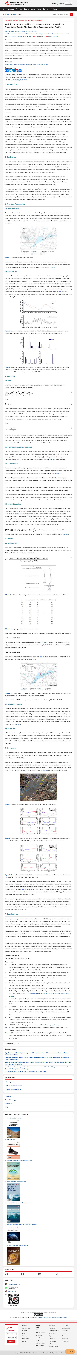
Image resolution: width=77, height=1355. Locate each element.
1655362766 (12, 1291)
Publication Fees (40, 1343)
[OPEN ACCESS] (58, 3)
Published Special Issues (14, 1085)
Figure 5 (17, 724)
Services (46, 9)
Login (69, 3)
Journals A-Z (26, 1328)
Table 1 (51, 459)
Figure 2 (52, 267)
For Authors (38, 1335)
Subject (24, 1330)
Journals (19, 9)
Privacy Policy (66, 1341)
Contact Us (8, 1103)
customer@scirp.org (14, 1284)
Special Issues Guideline (14, 1089)
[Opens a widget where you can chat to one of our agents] (70, 1351)
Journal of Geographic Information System (19, 1160)
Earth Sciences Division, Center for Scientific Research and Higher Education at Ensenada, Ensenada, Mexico (37, 34)
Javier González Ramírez (12, 31)
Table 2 (22, 524)
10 (47, 497)
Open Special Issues (12, 1082)
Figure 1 (21, 161)
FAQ (6, 1107)
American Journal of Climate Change (17, 1245)
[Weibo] (57, 1274)
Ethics (37, 1330)
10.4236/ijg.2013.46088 (15, 36)
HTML (29, 36)
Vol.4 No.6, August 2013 (35, 20)
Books (26, 9)
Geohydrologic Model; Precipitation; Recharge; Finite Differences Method (26, 64)
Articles (11, 9)
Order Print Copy (10, 1100)
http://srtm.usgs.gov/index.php (51, 1025)
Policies (65, 1325)
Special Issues (39, 1345)
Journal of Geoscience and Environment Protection (22, 1224)
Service (52, 1325)
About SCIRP (38, 1326)
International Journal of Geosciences (16, 20)
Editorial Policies (40, 1332)
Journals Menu (11, 1044)
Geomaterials (11, 1139)
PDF (24, 36)
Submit (54, 9)
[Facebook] (22, 1274)
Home (4, 9)
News (33, 9)
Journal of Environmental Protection (17, 1203)
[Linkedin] (39, 1274)
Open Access (66, 1328)
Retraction (65, 1338)
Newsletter (8, 1096)
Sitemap (24, 1336)
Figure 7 (67, 899)
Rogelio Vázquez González (29, 31)
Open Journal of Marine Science (16, 1181)
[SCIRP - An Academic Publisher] (16, 3)
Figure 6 (44, 770)
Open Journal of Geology (14, 1118)
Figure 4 (16, 513)
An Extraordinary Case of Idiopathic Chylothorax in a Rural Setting (26, 1071)
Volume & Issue (53, 1346)
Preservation (65, 1336)
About (39, 9)
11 (66, 497)
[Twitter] (6, 1274)
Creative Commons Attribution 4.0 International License (52, 1317)
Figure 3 (58, 291)
